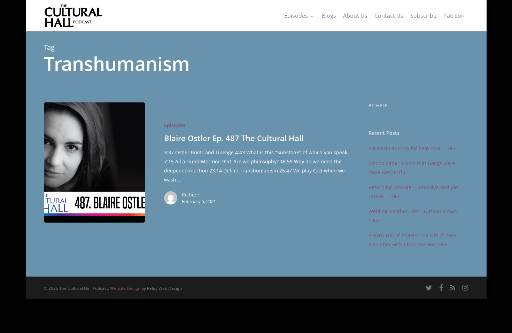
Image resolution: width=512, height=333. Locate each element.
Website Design (125, 288)
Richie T (191, 194)
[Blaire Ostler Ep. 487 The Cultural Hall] (94, 162)
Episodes (174, 125)
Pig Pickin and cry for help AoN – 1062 (413, 148)
